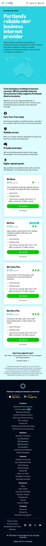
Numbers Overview (23, 436)
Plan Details (23, 210)
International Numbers (23, 450)
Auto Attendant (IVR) (23, 462)
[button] (32, 3)
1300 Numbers (23, 441)
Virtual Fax (23, 423)
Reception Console (23, 476)
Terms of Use (12, 521)
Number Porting (23, 494)
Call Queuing (23, 465)
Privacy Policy (12, 524)
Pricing (23, 500)
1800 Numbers (23, 444)
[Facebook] (25, 525)
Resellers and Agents (23, 515)
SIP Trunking (23, 420)
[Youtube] (40, 525)
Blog (23, 486)
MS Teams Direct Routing (23, 418)
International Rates (23, 492)
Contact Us (23, 512)
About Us (23, 509)
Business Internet (11, 11)
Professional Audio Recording (23, 426)
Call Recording (23, 468)
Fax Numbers (23, 447)
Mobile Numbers (23, 453)
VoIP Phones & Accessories (23, 429)
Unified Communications (23, 415)
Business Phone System (23, 407)
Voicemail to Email (23, 479)
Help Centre (23, 489)
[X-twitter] (35, 525)
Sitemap (12, 529)
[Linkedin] (30, 525)
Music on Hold (23, 473)
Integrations (23, 497)
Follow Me (23, 471)
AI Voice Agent (22, 409)
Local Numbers (23, 439)
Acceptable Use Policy (12, 526)
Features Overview (23, 459)
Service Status (23, 503)
